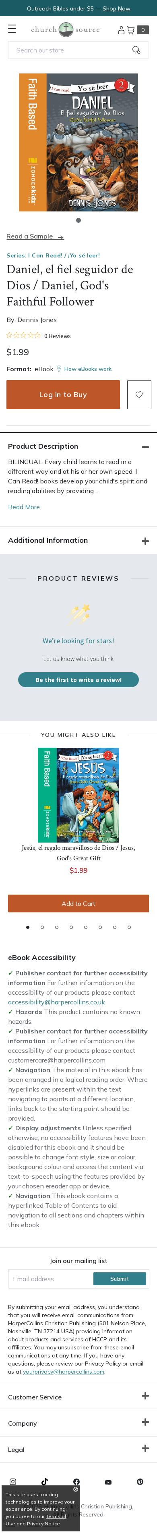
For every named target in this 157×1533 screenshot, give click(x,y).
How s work (88, 368)
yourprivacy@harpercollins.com (63, 1371)
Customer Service (35, 1397)
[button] (78, 220)
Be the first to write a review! (79, 680)
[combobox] (78, 50)
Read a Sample (29, 236)
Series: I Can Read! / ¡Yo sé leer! (53, 255)
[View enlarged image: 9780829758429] (78, 142)
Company (22, 1423)
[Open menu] (12, 29)
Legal (16, 1449)
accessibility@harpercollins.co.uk (56, 1002)
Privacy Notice (43, 1523)
